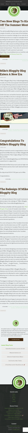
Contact (24, 4)
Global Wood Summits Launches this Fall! (14, 408)
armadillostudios (16, 429)
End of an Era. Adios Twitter (14, 413)
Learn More (16, 339)
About (7, 4)
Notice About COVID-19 (13, 417)
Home (2, 4)
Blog (18, 4)
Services (13, 4)
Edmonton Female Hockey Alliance (14, 411)
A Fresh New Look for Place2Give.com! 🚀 (13, 415)
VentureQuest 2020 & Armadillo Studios (14, 419)
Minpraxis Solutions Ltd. (14, 410)
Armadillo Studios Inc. (14, 1)
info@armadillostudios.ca (15, 426)
